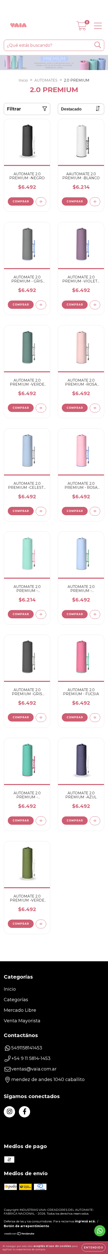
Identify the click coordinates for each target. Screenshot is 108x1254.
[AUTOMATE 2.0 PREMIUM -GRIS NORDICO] (41, 717)
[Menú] (97, 26)
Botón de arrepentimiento (26, 1226)
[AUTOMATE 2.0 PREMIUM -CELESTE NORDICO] (41, 511)
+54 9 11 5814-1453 (30, 1058)
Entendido (93, 1247)
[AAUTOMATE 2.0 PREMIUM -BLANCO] (95, 201)
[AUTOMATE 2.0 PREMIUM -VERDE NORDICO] (41, 408)
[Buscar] (98, 45)
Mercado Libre (20, 1010)
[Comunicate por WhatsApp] (99, 1230)
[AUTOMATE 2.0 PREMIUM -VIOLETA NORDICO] (95, 305)
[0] (81, 27)
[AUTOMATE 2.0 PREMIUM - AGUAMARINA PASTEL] (41, 614)
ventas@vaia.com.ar (34, 1069)
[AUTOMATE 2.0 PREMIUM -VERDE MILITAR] (41, 924)
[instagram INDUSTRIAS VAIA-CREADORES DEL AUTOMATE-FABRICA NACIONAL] (9, 1111)
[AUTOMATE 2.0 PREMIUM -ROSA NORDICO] (95, 408)
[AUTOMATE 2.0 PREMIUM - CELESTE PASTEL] (95, 614)
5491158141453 (26, 1048)
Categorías (16, 999)
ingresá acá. (85, 1221)
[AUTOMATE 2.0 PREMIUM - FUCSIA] (95, 717)
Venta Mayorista (22, 1021)
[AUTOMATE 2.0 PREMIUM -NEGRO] (41, 201)
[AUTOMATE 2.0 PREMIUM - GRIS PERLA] (41, 305)
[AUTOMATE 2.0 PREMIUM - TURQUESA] (41, 820)
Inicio (23, 80)
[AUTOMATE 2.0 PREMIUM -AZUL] (95, 820)
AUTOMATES (46, 80)
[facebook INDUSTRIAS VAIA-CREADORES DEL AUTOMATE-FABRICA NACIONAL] (24, 1111)
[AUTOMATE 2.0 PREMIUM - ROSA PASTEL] (95, 511)
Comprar (21, 201)
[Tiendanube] (19, 1234)
